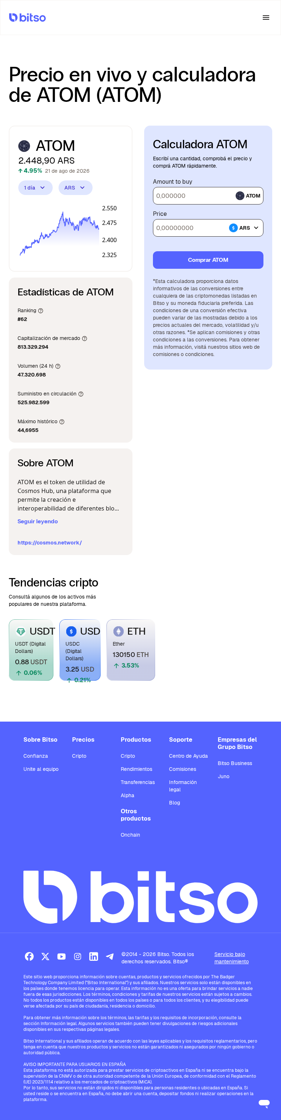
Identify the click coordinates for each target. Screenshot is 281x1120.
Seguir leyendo (38, 521)
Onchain (130, 835)
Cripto (79, 756)
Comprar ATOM (208, 259)
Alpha (127, 795)
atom (253, 195)
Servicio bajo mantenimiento (231, 958)
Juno (223, 776)
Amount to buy (172, 182)
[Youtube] (61, 956)
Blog (174, 802)
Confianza (35, 756)
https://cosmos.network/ (50, 542)
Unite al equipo (41, 769)
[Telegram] (110, 956)
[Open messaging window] (264, 1103)
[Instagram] (77, 956)
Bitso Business (235, 763)
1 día (29, 187)
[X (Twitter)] (45, 956)
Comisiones (182, 769)
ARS (69, 187)
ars (244, 228)
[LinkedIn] (93, 956)
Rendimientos (136, 769)
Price (160, 214)
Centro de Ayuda (188, 756)
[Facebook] (29, 956)
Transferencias (138, 782)
